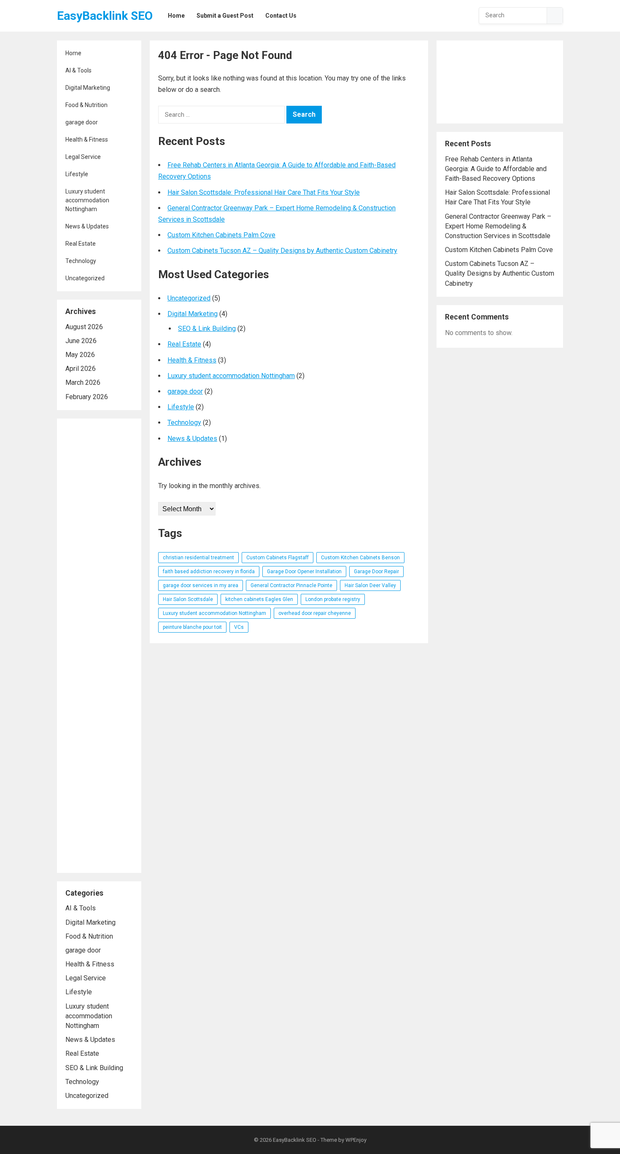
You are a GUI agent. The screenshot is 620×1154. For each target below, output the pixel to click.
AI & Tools (78, 70)
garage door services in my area (200, 585)
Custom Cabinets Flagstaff (277, 558)
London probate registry (332, 599)
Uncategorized (85, 278)
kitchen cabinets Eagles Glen (259, 599)
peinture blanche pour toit (192, 627)
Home (73, 53)
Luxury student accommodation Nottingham (87, 200)
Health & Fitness (86, 139)
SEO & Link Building (94, 1068)
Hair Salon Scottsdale (188, 599)
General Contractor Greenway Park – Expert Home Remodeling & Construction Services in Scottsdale (498, 226)
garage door (81, 122)
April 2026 (80, 369)
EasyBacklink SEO (105, 16)
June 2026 (81, 341)
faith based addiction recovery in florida (209, 571)
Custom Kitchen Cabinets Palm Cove (221, 235)
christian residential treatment (198, 558)
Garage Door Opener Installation (304, 571)
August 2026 (84, 327)
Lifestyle (76, 174)
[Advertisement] (99, 645)
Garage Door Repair (376, 571)
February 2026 (86, 397)
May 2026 (80, 355)
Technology (80, 261)
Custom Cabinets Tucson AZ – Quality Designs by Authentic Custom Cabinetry (282, 251)
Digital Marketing (87, 87)
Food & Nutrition (86, 105)
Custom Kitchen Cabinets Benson (360, 558)
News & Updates (87, 226)
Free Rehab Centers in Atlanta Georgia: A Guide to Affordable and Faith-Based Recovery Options (496, 168)
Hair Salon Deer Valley (370, 585)
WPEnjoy (356, 1140)
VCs (239, 627)
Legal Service (83, 156)
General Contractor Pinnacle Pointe (291, 585)
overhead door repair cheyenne (314, 613)
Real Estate (80, 243)
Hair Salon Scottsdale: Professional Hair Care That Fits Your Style (263, 192)
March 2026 (82, 382)
